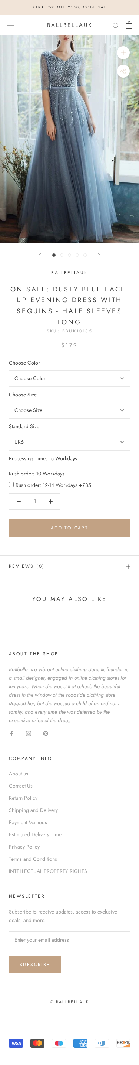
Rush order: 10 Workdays (36, 473)
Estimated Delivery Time (35, 834)
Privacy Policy (24, 846)
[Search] (116, 25)
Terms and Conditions (33, 859)
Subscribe (35, 964)
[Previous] (40, 254)
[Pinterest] (45, 733)
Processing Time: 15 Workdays (43, 458)
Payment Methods (28, 822)
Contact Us (21, 785)
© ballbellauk (69, 1002)
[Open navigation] (10, 25)
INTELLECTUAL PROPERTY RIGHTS (48, 871)
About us (18, 773)
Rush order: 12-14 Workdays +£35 (53, 485)
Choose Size (23, 394)
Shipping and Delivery (33, 810)
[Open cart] (129, 25)
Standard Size (24, 426)
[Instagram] (28, 733)
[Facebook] (11, 733)
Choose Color (24, 362)
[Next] (99, 254)
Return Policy (23, 798)
